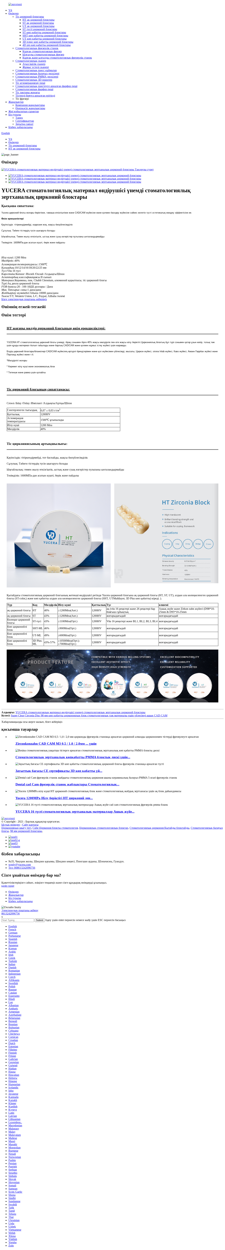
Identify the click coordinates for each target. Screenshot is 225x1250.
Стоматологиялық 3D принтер (33, 79)
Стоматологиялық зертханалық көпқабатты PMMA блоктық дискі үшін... (72, 757)
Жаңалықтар (16, 101)
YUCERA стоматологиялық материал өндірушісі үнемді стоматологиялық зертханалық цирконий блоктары (80, 712)
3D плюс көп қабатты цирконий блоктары (47, 41)
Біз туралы (14, 114)
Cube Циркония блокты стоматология (55, 827)
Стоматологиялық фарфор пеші (34, 89)
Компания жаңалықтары (30, 105)
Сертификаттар (24, 120)
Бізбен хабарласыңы (20, 127)
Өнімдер (13, 13)
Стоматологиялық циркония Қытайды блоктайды (159, 827)
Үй (10, 10)
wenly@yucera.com (19, 864)
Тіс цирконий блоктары (29, 16)
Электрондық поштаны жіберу (19, 910)
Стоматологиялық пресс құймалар (36, 70)
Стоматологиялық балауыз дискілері (37, 73)
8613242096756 (10, 913)
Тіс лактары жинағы (27, 92)
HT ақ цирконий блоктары (38, 19)
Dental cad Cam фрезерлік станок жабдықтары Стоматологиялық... (67, 784)
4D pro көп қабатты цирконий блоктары (46, 45)
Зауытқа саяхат (24, 124)
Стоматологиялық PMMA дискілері (36, 76)
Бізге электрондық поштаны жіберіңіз (24, 299)
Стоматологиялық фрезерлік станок (36, 48)
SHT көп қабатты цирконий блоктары (45, 35)
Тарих (19, 117)
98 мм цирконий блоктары (26, 831)
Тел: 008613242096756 (21, 867)
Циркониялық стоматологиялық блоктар (103, 827)
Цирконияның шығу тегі (16, 827)
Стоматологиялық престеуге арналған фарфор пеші (46, 86)
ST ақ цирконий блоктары (38, 22)
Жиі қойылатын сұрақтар (23, 111)
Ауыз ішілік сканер (33, 64)
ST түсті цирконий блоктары (39, 29)
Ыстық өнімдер (10, 824)
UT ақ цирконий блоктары (38, 26)
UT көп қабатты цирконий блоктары (44, 38)
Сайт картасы (30, 824)
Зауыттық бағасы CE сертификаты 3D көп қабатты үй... (58, 771)
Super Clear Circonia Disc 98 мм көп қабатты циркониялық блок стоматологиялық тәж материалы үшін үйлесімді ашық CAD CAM (89, 715)
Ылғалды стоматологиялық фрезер (43, 54)
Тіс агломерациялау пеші (30, 82)
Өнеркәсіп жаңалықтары (30, 108)
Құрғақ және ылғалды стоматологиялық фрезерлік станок (57, 57)
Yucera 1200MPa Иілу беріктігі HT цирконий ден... (54, 798)
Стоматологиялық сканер (30, 60)
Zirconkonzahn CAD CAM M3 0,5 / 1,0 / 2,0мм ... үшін (56, 743)
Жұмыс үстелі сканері (35, 67)
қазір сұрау (7, 885)
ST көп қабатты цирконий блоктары (44, 32)
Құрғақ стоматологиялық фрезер (42, 51)
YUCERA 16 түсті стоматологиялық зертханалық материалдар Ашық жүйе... (74, 811)
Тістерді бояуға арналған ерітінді (35, 95)
